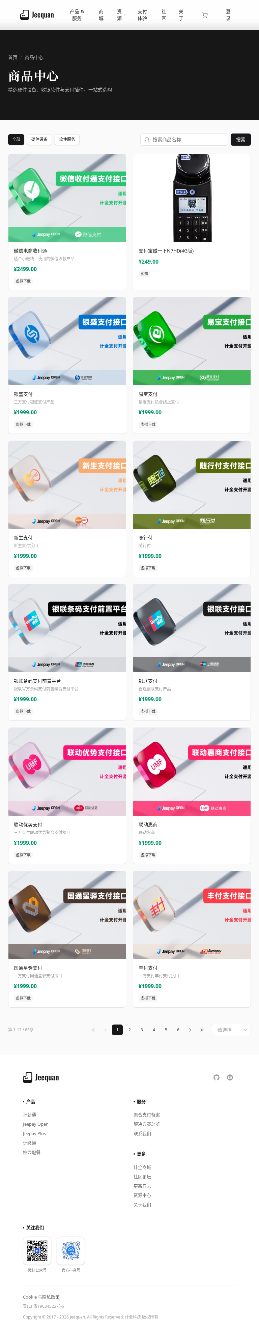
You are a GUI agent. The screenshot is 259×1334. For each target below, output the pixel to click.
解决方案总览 (147, 1124)
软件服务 (67, 139)
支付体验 (142, 14)
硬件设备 (39, 139)
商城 (101, 14)
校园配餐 (31, 1152)
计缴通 (29, 1143)
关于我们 (142, 1205)
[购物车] (204, 15)
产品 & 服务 (77, 14)
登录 (228, 14)
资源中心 (142, 1195)
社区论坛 (142, 1177)
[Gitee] (230, 1077)
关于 (181, 14)
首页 (13, 57)
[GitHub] (216, 1077)
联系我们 (142, 1133)
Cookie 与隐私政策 (41, 1297)
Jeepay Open (36, 1124)
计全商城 (142, 1167)
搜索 (241, 139)
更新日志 (142, 1186)
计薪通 (29, 1114)
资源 (119, 14)
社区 (164, 14)
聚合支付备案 (147, 1114)
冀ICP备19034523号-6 (43, 1306)
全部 (16, 139)
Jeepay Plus (34, 1133)
